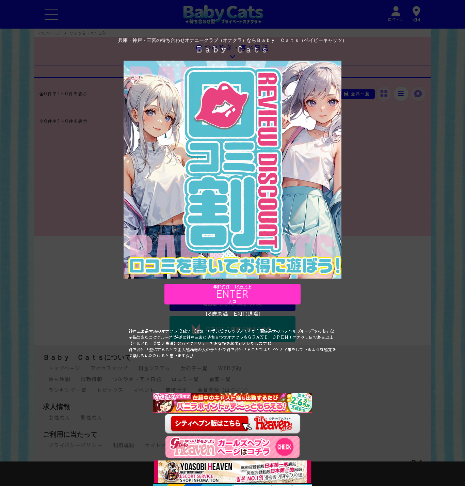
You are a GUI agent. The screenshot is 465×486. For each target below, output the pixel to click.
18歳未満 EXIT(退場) (233, 313)
